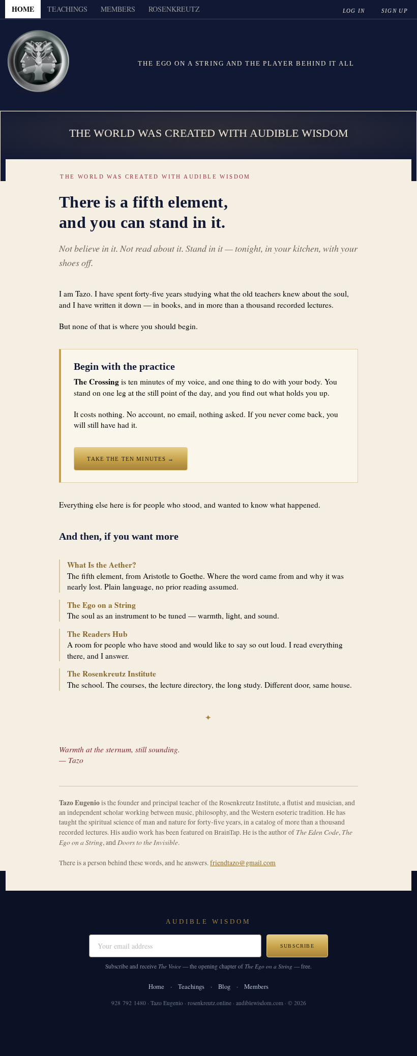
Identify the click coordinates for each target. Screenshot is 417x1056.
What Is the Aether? (101, 564)
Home (156, 986)
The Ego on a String (101, 604)
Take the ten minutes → (130, 459)
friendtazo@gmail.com (243, 862)
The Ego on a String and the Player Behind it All (246, 63)
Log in (354, 11)
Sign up (394, 11)
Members (256, 986)
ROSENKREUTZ (174, 9)
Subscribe (297, 946)
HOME (23, 9)
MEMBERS (118, 9)
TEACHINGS (67, 9)
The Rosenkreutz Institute (111, 673)
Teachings (191, 986)
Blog (224, 986)
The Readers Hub (97, 633)
